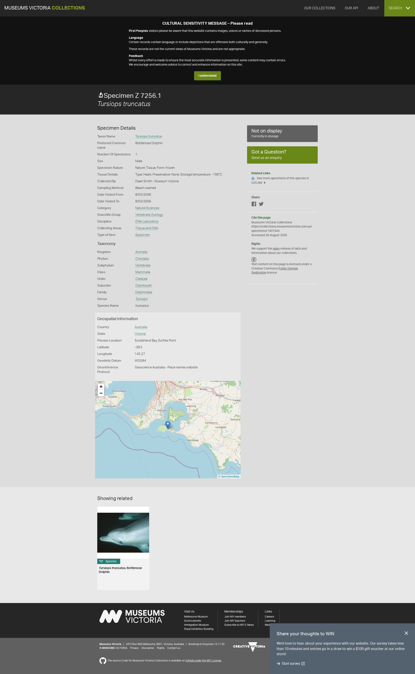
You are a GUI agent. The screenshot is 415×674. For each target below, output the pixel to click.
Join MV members (235, 616)
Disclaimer (148, 648)
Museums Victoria (44, 8)
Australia (141, 327)
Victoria (140, 333)
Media (268, 625)
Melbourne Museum (196, 616)
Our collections (319, 8)
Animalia (141, 252)
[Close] (406, 634)
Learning (270, 620)
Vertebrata (142, 265)
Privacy (134, 648)
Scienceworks (192, 620)
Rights (160, 648)
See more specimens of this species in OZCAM (280, 180)
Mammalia (142, 272)
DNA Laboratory (146, 221)
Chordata (142, 258)
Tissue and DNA (146, 228)
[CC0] (254, 259)
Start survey (291, 663)
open (276, 248)
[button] (399, 8)
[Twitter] (261, 205)
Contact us (173, 648)
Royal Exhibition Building (198, 629)
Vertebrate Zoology (149, 214)
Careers (269, 616)
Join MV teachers (234, 620)
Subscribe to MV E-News (239, 625)
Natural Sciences (147, 208)
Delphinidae (143, 292)
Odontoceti (143, 285)
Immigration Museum (196, 625)
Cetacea (141, 279)
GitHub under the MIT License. (204, 660)
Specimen (142, 235)
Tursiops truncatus (148, 136)
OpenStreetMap (230, 476)
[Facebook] (254, 205)
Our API (351, 8)
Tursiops (141, 299)
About (373, 8)
